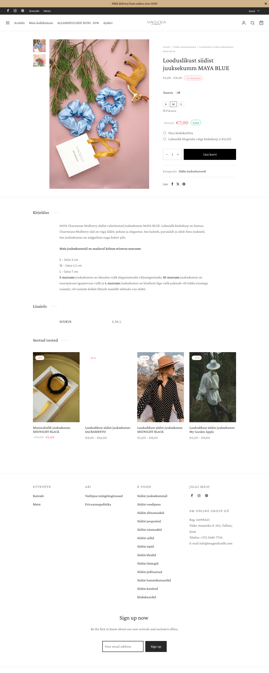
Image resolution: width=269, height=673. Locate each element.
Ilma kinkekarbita (180, 133)
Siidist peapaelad (149, 521)
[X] (178, 184)
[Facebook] (7, 11)
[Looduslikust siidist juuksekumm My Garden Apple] (212, 387)
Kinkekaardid (146, 597)
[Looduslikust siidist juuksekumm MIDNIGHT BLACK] (160, 387)
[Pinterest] (22, 11)
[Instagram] (15, 11)
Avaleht (19, 23)
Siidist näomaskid (149, 529)
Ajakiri (108, 23)
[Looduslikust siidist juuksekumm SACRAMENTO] (108, 387)
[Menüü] (7, 23)
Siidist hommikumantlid (154, 580)
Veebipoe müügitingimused (104, 496)
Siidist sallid (145, 538)
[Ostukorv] (261, 23)
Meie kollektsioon (41, 23)
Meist (47, 11)
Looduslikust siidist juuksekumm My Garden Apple (212, 430)
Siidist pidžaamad (149, 572)
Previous (53, 114)
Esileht (166, 46)
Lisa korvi (210, 154)
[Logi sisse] (244, 23)
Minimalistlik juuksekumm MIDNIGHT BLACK (51, 430)
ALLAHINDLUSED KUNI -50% (78, 23)
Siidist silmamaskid (150, 513)
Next (145, 114)
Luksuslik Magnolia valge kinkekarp (199, 139)
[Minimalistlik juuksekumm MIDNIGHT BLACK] (56, 387)
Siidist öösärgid (147, 563)
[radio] (166, 104)
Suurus (168, 92)
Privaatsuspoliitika (98, 504)
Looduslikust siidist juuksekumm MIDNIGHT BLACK (159, 430)
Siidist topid (145, 546)
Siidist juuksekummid (184, 46)
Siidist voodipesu (149, 504)
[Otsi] (252, 23)
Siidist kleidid (146, 555)
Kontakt (34, 11)
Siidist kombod (147, 588)
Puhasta (171, 111)
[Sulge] (265, 3)
